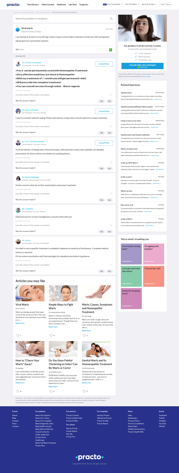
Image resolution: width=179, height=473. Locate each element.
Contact (15, 426)
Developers (132, 418)
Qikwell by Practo (104, 418)
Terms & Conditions (136, 423)
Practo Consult (72, 415)
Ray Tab (69, 434)
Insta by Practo (103, 415)
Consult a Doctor (42, 432)
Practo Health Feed (74, 418)
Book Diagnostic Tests (44, 423)
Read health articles (43, 426)
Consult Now (104, 64)
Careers (15, 421)
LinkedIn (162, 421)
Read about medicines (44, 429)
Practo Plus (40, 445)
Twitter (162, 418)
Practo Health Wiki (136, 432)
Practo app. (147, 76)
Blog (14, 418)
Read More (158, 99)
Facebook (163, 415)
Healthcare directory (136, 429)
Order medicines (42, 434)
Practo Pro (70, 436)
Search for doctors (42, 415)
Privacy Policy (134, 421)
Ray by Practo (72, 428)
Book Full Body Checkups (45, 443)
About (14, 415)
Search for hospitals (43, 421)
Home (16, 12)
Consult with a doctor (27, 12)
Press (14, 423)
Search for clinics (42, 418)
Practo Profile (72, 421)
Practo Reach (71, 431)
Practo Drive (40, 437)
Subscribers (133, 426)
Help (130, 415)
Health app (39, 440)
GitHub (162, 426)
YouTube (162, 423)
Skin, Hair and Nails (43, 12)
